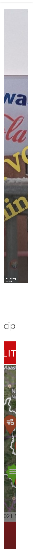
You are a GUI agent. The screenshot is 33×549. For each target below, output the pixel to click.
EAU (8, 276)
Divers (6, 276)
